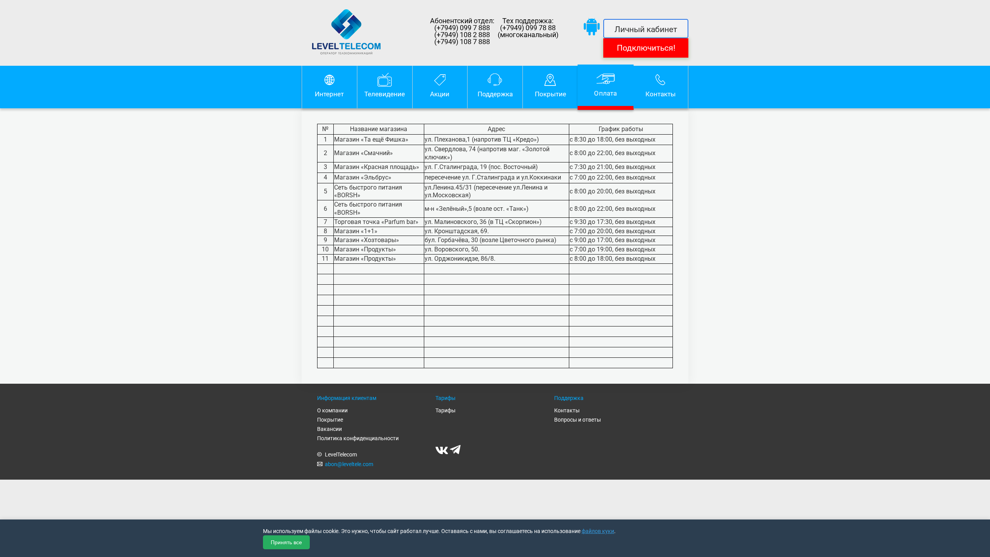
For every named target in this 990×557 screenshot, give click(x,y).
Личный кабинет (645, 29)
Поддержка (495, 94)
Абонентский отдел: (462, 20)
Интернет (329, 94)
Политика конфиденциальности (358, 438)
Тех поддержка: (527, 20)
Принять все (286, 542)
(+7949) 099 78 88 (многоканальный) (528, 31)
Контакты (660, 94)
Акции (439, 94)
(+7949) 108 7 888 (462, 41)
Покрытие (550, 94)
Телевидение (384, 94)
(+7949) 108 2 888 (462, 34)
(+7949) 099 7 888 (462, 27)
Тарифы (445, 410)
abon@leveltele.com (349, 464)
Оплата (605, 93)
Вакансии (329, 429)
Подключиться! (646, 48)
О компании (332, 410)
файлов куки (598, 531)
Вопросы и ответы (577, 420)
